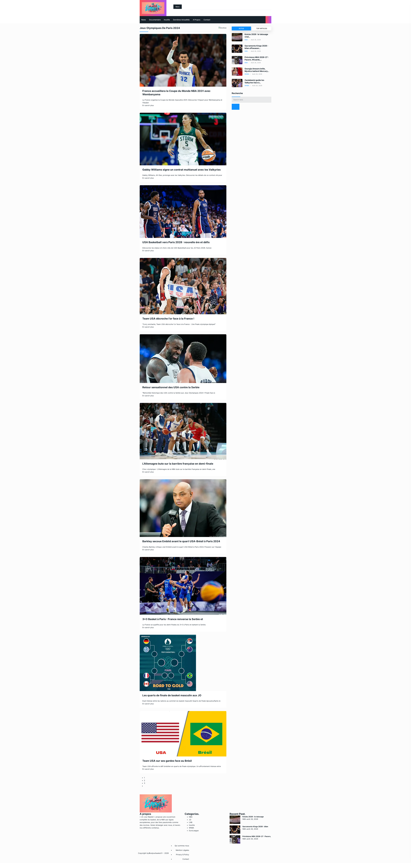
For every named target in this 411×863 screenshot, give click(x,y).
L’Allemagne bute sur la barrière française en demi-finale (177, 463)
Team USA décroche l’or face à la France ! (168, 318)
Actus (241, 28)
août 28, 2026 (252, 819)
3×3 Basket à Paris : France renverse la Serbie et (172, 619)
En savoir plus (148, 105)
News (143, 20)
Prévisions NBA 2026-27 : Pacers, (256, 836)
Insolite (167, 20)
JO (190, 820)
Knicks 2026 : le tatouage (253, 817)
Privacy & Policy (182, 854)
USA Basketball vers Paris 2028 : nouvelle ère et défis (176, 242)
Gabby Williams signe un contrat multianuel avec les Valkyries (181, 169)
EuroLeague (194, 830)
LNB (190, 822)
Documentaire (155, 20)
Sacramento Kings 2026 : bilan (255, 826)
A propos (196, 20)
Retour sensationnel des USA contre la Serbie (170, 387)
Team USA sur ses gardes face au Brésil (167, 760)
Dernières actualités (181, 20)
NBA (246, 40)
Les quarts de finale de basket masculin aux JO (171, 695)
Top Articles (261, 28)
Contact (207, 20)
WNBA (247, 74)
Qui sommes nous (182, 846)
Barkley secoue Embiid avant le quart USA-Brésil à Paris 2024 (181, 541)
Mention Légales (182, 850)
